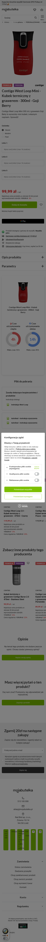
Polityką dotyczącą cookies (26, 449)
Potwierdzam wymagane (23, 496)
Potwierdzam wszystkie (23, 489)
